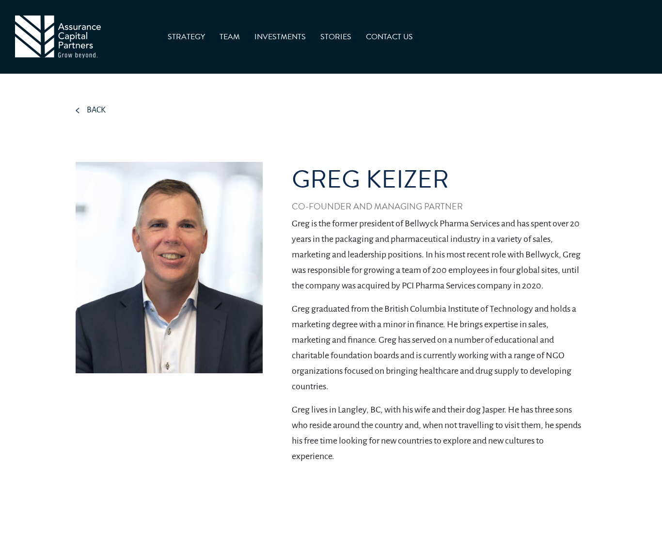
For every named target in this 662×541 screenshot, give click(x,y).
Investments (280, 37)
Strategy (186, 37)
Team (230, 37)
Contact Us (389, 37)
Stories (335, 37)
